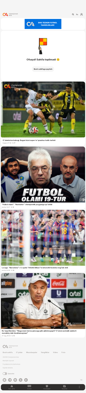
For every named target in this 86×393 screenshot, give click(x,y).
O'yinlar (19, 352)
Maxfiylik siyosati (8, 360)
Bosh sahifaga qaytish (43, 69)
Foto (63, 352)
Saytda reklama (8, 368)
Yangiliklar (45, 352)
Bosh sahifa (7, 352)
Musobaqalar (31, 352)
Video (55, 352)
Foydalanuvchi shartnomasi (11, 364)
